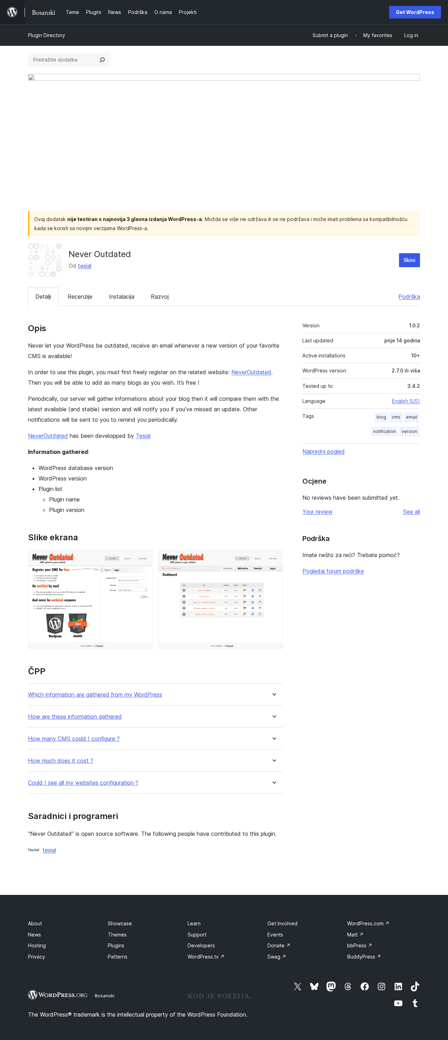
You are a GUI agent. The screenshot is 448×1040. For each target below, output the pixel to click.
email (411, 417)
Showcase (120, 923)
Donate (278, 945)
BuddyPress (364, 957)
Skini (409, 260)
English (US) (406, 401)
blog (381, 417)
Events (275, 935)
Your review (317, 511)
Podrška (409, 296)
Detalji (43, 296)
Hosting (37, 945)
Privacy (36, 957)
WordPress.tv (206, 957)
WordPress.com (368, 923)
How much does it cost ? (60, 760)
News (34, 935)
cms (396, 417)
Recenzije (80, 296)
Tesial (143, 435)
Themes (117, 935)
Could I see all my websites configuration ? (83, 782)
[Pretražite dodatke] (102, 60)
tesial (84, 265)
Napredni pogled (323, 451)
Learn (194, 923)
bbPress (359, 945)
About (35, 923)
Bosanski (104, 995)
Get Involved (282, 923)
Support (197, 935)
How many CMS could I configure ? (74, 738)
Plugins (116, 945)
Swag (276, 957)
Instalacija (121, 296)
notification (384, 431)
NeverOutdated (251, 372)
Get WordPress (415, 12)
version (409, 431)
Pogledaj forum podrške (333, 571)
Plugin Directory (46, 35)
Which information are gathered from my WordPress (95, 694)
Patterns (117, 957)
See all (411, 511)
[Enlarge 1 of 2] (143, 559)
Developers (201, 945)
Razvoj (160, 296)
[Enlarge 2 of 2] (273, 559)
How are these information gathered (75, 716)
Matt (355, 935)
